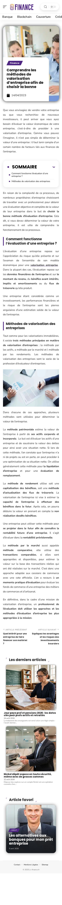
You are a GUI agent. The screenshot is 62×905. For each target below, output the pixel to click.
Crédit (14, 830)
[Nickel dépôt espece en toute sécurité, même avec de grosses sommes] (31, 748)
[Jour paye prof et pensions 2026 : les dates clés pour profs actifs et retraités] (31, 687)
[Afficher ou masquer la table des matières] (46, 167)
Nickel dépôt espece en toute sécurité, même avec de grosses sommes (28, 775)
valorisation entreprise (44, 265)
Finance (14, 63)
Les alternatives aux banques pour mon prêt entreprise (31, 839)
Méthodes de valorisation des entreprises (31, 181)
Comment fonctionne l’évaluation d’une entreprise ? (30, 175)
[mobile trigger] (5, 7)
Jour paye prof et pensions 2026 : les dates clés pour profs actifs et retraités (30, 714)
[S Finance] (21, 7)
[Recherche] (45, 7)
